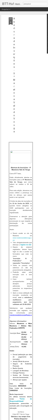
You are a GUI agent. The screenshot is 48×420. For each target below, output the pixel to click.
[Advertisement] (29, 52)
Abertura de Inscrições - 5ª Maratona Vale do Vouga (14, 75)
